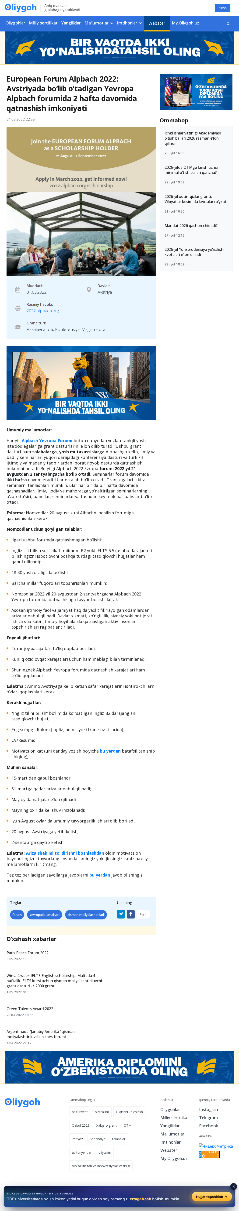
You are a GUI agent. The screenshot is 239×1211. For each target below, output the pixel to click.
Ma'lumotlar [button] (97, 23)
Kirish (222, 8)
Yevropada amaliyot (44, 914)
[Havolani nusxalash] (143, 914)
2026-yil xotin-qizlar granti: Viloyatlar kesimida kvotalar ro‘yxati (196, 199)
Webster (156, 23)
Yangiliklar (71, 23)
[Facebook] (131, 914)
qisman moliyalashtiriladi (86, 914)
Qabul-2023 (80, 1125)
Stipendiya (97, 1139)
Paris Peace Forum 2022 (28, 952)
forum (17, 914)
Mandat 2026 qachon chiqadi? (191, 225)
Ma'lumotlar (172, 1134)
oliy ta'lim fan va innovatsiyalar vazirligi (101, 1166)
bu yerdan (110, 751)
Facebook (208, 1125)
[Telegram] (121, 914)
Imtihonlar (170, 1142)
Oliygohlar (15, 23)
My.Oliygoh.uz (185, 23)
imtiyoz (77, 1139)
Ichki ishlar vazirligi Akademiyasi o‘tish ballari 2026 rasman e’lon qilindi (193, 138)
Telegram (208, 1117)
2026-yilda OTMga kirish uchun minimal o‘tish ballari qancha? (192, 170)
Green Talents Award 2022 (30, 1008)
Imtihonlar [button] (127, 23)
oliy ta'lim (102, 1112)
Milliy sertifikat (43, 23)
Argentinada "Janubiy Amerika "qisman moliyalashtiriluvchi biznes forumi (41, 1034)
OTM (127, 1125)
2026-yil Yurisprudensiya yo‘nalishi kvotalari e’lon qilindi (194, 252)
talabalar (118, 1139)
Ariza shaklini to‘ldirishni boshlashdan (65, 853)
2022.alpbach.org (43, 310)
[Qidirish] (228, 23)
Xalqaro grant (106, 1125)
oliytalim (104, 1152)
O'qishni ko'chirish (129, 1112)
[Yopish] (233, 1186)
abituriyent (80, 1112)
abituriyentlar (81, 1152)
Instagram (209, 1109)
